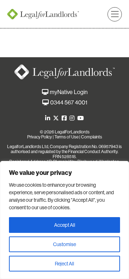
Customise (64, 244)
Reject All (64, 263)
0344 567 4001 (68, 102)
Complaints (91, 137)
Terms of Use (66, 137)
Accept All (64, 225)
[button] (115, 14)
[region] (64, 220)
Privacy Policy (39, 137)
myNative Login (68, 92)
